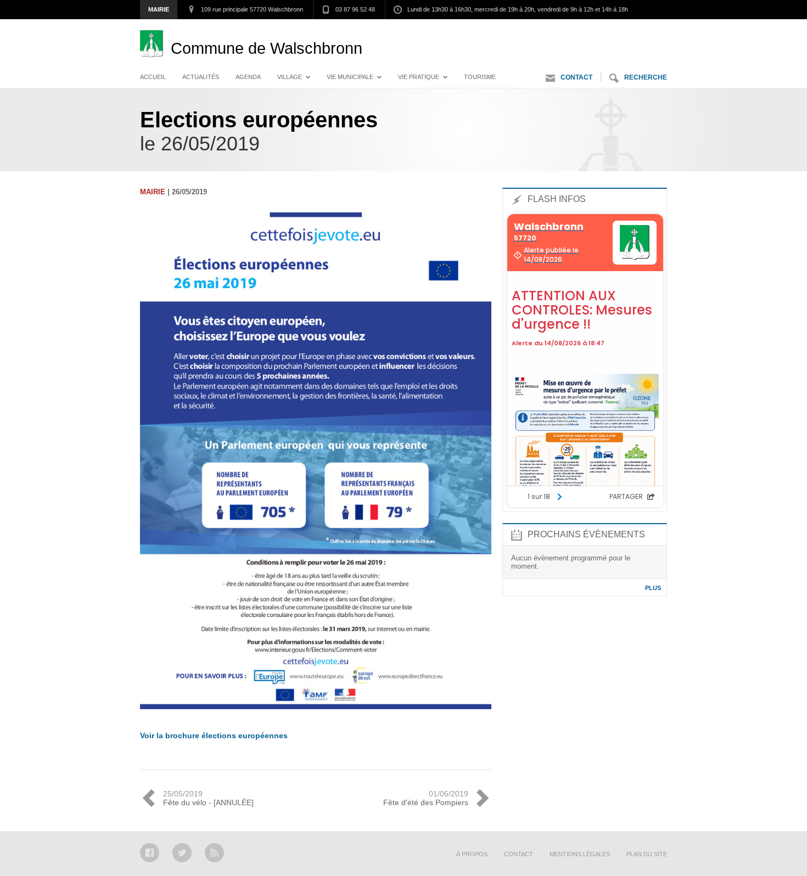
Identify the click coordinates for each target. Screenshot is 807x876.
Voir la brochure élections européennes (214, 735)
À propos (471, 854)
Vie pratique (418, 77)
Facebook (149, 852)
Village (289, 77)
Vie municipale (350, 77)
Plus (653, 588)
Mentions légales (580, 854)
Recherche (645, 77)
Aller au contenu (637, 30)
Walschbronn (266, 48)
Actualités (200, 77)
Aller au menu (567, 30)
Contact (576, 77)
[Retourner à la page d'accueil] (155, 48)
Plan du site (646, 854)
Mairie (158, 9)
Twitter (182, 852)
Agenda (248, 77)
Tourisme (480, 77)
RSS (214, 852)
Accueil (153, 77)
